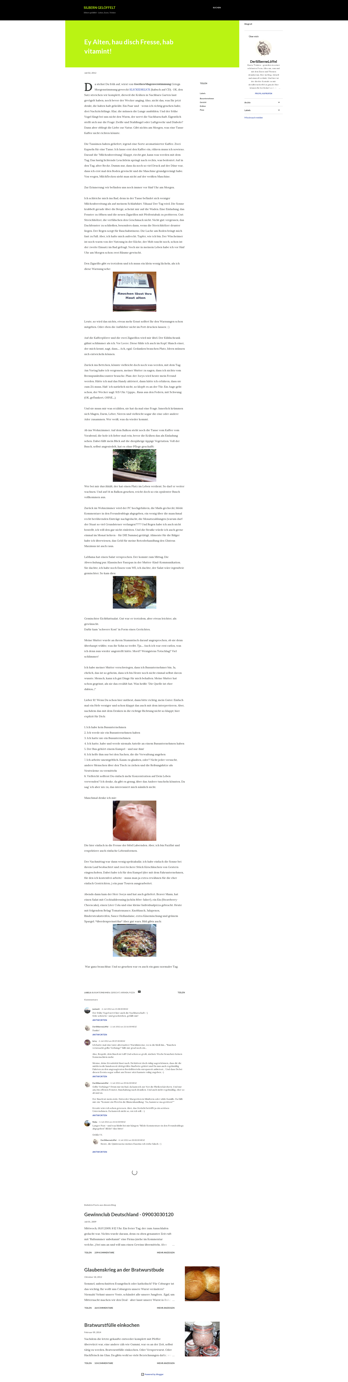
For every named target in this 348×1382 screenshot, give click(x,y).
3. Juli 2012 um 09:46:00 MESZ (123, 1083)
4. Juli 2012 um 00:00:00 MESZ (132, 1140)
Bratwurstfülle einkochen (111, 1325)
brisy (94, 1041)
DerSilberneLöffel (100, 1026)
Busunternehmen (207, 98)
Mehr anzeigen (166, 1252)
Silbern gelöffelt (100, 8)
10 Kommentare (103, 1363)
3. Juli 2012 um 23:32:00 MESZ (112, 1122)
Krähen (203, 106)
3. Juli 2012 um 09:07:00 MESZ (112, 1041)
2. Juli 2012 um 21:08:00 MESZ (115, 1009)
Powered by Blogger (154, 1374)
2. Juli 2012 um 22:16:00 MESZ (123, 1026)
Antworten (99, 1020)
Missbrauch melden (253, 117)
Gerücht (203, 102)
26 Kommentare (103, 1307)
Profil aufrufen (263, 93)
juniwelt (96, 1009)
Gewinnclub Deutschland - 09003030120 (129, 1214)
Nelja (94, 1122)
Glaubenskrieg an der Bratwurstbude (124, 1270)
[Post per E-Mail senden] (139, 992)
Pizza (202, 110)
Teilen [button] (203, 83)
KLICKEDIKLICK (140, 89)
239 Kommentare (104, 1252)
